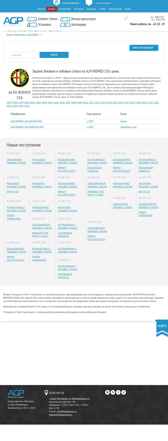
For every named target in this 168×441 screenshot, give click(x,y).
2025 (21, 105)
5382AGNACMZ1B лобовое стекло (42, 226)
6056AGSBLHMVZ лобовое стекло (67, 161)
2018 (132, 102)
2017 (126, 102)
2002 (38, 102)
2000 (26, 102)
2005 (56, 102)
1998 (15, 102)
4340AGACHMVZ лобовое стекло (42, 209)
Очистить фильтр (142, 47)
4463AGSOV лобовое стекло (42, 185)
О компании (65, 9)
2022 (156, 102)
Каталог (51, 9)
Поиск (54, 54)
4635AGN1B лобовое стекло (16, 185)
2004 (50, 102)
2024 (15, 105)
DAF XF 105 (13, 191)
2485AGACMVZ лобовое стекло (16, 161)
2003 (44, 102)
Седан (123, 121)
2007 (68, 102)
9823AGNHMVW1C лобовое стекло (67, 250)
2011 (91, 102)
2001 (32, 102)
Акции (128, 9)
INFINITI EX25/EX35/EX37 (67, 169)
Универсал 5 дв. (128, 126)
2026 (27, 105)
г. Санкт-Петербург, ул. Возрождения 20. (69, 398)
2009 (79, 102)
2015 (115, 102)
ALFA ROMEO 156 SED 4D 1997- (27, 121)
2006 (62, 102)
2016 (121, 102)
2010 (85, 102)
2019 (138, 102)
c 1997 (90, 121)
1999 (20, 102)
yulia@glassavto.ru (66, 411)
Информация (115, 9)
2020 (144, 102)
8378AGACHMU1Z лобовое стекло (16, 209)
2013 (103, 102)
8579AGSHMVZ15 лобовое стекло (67, 226)
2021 (150, 102)
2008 (73, 102)
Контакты (78, 9)
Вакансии (91, 9)
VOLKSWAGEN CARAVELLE (65, 234)
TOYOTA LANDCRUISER (14, 217)
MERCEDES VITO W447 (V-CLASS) (40, 234)
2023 (9, 105)
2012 (97, 102)
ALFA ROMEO (32, 34)
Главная (41, 9)
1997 (9, 102)
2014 (109, 102)
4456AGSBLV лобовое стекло (42, 161)
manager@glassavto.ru (60, 414)
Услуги (102, 9)
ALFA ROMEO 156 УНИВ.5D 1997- (27, 126)
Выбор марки (20, 34)
